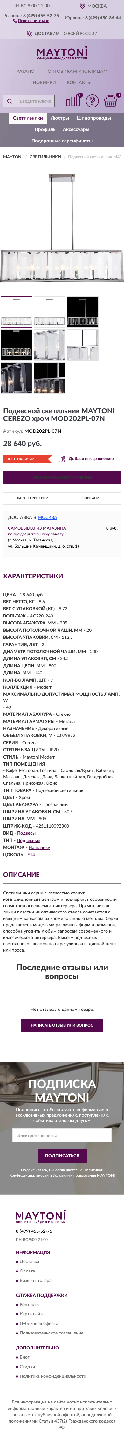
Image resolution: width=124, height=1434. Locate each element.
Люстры (60, 118)
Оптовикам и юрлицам (77, 71)
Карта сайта (32, 1314)
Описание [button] (91, 498)
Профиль (45, 129)
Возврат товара (36, 1281)
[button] (31, 20)
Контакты (79, 82)
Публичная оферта (39, 1324)
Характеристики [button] (32, 498)
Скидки (27, 1367)
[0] (110, 100)
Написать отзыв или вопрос (62, 1025)
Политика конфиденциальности (53, 1376)
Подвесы (26, 833)
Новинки (44, 82)
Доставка (29, 1262)
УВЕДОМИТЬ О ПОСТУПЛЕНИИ (62, 477)
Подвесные (28, 840)
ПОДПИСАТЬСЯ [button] (62, 1156)
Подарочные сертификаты (62, 141)
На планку (39, 847)
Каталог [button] (27, 71)
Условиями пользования (74, 1175)
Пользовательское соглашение (51, 1333)
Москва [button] (47, 517)
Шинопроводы (94, 118)
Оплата (27, 1271)
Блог (25, 1357)
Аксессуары (76, 129)
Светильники (28, 118)
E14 (31, 855)
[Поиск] (9, 101)
